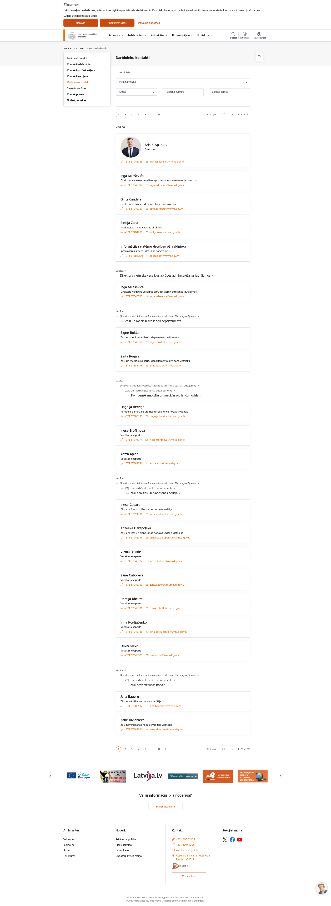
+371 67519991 (133, 514)
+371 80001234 (185, 839)
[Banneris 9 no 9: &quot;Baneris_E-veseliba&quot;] (183, 776)
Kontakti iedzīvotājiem (79, 64)
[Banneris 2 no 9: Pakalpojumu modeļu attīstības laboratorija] (253, 776)
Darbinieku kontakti (78, 82)
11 (159, 114)
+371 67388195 (133, 416)
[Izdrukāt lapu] (259, 56)
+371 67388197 (133, 706)
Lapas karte (122, 850)
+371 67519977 (133, 439)
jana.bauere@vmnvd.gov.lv (165, 706)
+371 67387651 (133, 463)
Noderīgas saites (76, 100)
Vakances (68, 839)
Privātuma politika (126, 839)
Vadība (120, 127)
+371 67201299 (133, 232)
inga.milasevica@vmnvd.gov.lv (167, 185)
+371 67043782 (133, 185)
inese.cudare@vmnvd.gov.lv (166, 514)
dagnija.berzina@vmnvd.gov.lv (167, 416)
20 (223, 114)
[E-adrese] (179, 866)
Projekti (67, 850)
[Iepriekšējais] (50, 776)
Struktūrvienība (127, 82)
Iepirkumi (68, 844)
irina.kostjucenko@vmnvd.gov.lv (168, 631)
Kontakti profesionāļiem (81, 70)
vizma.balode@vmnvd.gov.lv (166, 561)
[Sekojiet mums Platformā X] (225, 839)
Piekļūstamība (124, 844)
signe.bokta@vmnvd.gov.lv (165, 342)
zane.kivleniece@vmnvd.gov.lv (167, 729)
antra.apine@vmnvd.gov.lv (165, 463)
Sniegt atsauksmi (165, 806)
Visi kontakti (189, 876)
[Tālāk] (280, 776)
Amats (122, 91)
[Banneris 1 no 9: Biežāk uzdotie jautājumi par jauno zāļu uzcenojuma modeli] (218, 776)
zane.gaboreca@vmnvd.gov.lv (167, 584)
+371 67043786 (133, 631)
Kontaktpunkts (75, 94)
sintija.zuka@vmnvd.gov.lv (165, 232)
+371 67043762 (133, 342)
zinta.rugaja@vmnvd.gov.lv (165, 365)
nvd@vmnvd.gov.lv (187, 850)
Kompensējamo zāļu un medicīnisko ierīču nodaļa (164, 395)
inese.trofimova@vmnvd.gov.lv (167, 439)
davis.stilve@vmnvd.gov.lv (164, 655)
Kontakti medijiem (77, 76)
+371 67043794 (133, 537)
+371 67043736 (133, 608)
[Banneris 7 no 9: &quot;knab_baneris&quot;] (113, 776)
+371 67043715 (133, 161)
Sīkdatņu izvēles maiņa (129, 856)
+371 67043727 (133, 208)
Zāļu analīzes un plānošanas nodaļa (154, 493)
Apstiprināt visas (117, 23)
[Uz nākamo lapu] (165, 114)
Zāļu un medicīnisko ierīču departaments (153, 321)
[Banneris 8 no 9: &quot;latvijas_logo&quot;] (148, 776)
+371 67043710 (133, 584)
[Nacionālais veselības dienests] (83, 35)
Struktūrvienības (76, 88)
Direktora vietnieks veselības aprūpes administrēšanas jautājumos (165, 275)
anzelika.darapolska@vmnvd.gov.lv (170, 537)
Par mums (69, 856)
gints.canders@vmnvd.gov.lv (166, 208)
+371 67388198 (133, 365)
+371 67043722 (133, 561)
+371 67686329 (133, 255)
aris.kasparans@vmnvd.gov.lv (167, 161)
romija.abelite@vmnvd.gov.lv (166, 608)
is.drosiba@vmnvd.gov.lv (164, 255)
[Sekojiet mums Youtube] (239, 840)
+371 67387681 (133, 729)
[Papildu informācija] (188, 866)
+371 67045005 (185, 844)
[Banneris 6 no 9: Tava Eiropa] (78, 776)
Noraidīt (80, 23)
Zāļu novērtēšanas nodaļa (147, 685)
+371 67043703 (133, 655)
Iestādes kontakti (77, 58)
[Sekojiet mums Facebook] (232, 839)
